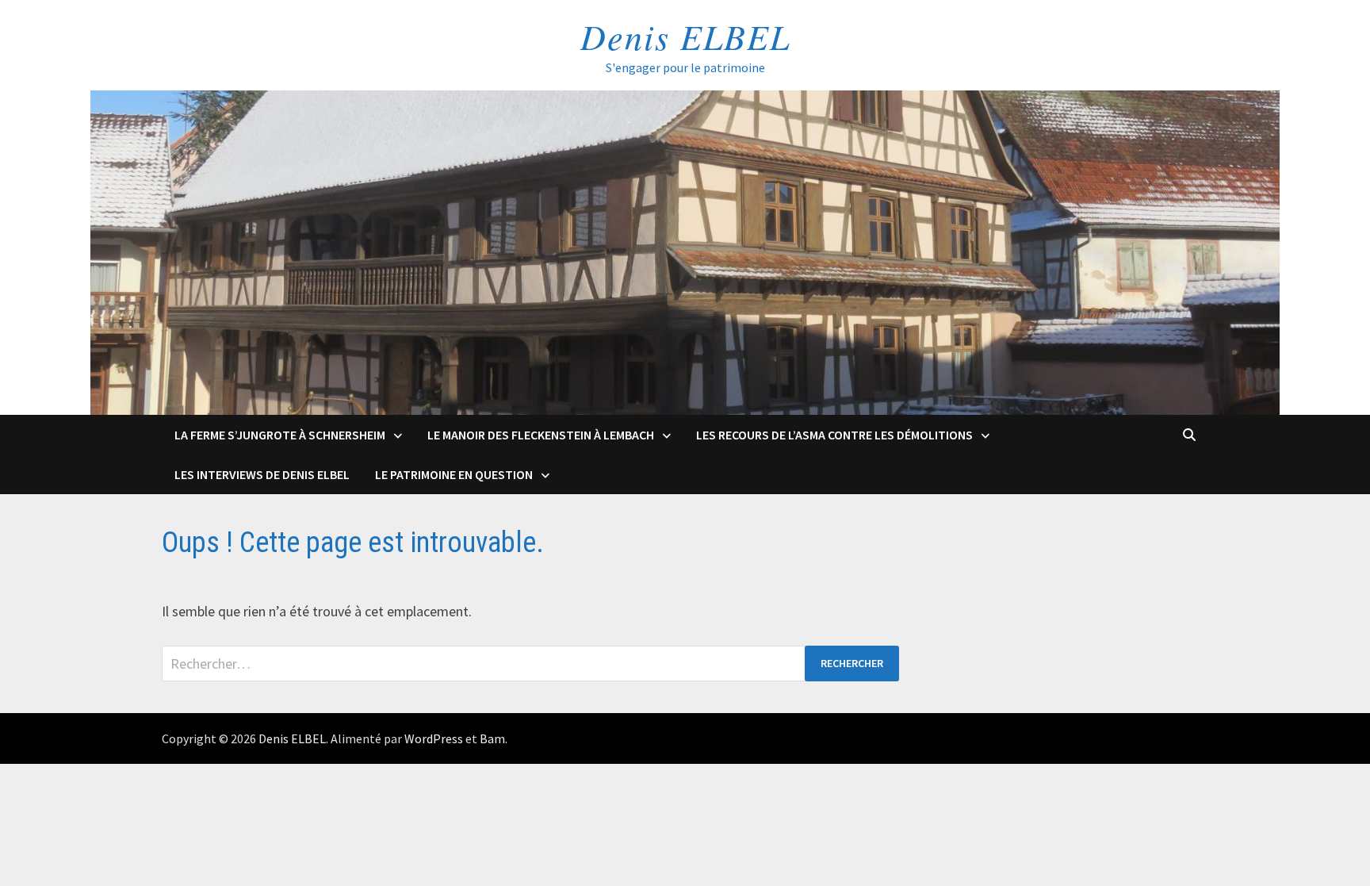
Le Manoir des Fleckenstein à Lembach (540, 435)
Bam (492, 738)
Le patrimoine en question (454, 474)
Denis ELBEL (685, 36)
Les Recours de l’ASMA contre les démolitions (834, 435)
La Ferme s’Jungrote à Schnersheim (279, 435)
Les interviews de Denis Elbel (262, 474)
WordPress (433, 738)
